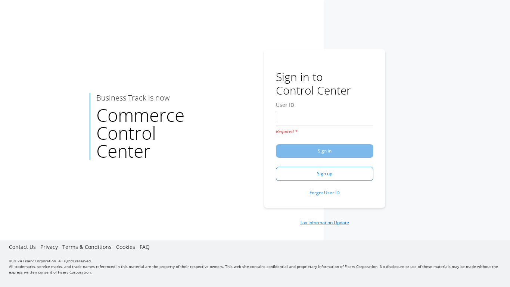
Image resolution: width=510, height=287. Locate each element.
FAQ (145, 246)
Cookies (125, 246)
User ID (285, 104)
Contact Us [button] (22, 246)
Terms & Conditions (87, 246)
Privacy (49, 246)
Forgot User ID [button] (325, 192)
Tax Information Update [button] (324, 223)
